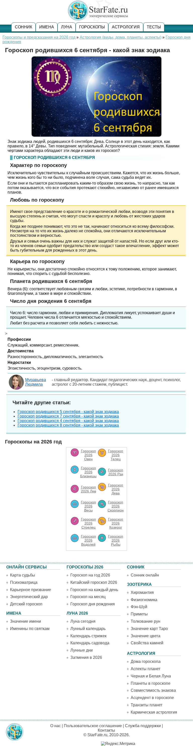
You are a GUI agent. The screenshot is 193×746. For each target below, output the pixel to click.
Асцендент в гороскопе (152, 698)
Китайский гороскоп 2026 (93, 582)
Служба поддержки (143, 726)
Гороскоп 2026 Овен (88, 455)
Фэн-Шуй (139, 607)
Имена (46, 27)
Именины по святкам (30, 628)
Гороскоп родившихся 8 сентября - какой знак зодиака (68, 425)
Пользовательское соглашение (93, 726)
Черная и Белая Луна (151, 676)
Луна (66, 27)
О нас (55, 726)
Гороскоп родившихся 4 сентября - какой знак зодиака (68, 421)
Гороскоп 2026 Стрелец (88, 523)
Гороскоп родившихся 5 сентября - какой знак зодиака (68, 412)
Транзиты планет (146, 705)
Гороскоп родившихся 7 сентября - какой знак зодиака (68, 416)
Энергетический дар (29, 597)
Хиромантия (142, 592)
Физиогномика (144, 600)
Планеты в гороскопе (150, 683)
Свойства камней (147, 643)
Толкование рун (145, 621)
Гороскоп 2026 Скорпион (116, 506)
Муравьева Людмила (35, 382)
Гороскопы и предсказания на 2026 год (39, 37)
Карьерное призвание (30, 590)
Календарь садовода (89, 643)
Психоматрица (23, 582)
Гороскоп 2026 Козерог (115, 523)
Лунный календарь (88, 628)
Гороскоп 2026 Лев (88, 489)
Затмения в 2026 (86, 657)
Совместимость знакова (153, 690)
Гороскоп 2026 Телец (115, 455)
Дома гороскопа (146, 661)
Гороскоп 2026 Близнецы (88, 472)
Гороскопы (92, 27)
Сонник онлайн (145, 575)
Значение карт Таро (149, 628)
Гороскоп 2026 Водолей (88, 540)
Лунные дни (81, 650)
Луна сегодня (82, 621)
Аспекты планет (145, 669)
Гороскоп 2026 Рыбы (115, 540)
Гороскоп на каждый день (94, 590)
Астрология (126, 27)
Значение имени (25, 621)
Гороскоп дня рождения (92, 604)
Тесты (154, 27)
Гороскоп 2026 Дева (115, 489)
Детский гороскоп (26, 604)
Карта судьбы (22, 575)
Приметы (139, 614)
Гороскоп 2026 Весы (88, 506)
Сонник (23, 27)
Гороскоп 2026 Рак (115, 472)
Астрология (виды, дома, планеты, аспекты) (120, 37)
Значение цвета (145, 636)
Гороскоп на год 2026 (90, 575)
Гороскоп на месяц (88, 597)
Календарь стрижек (88, 636)
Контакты (106, 730)
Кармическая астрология (154, 712)
